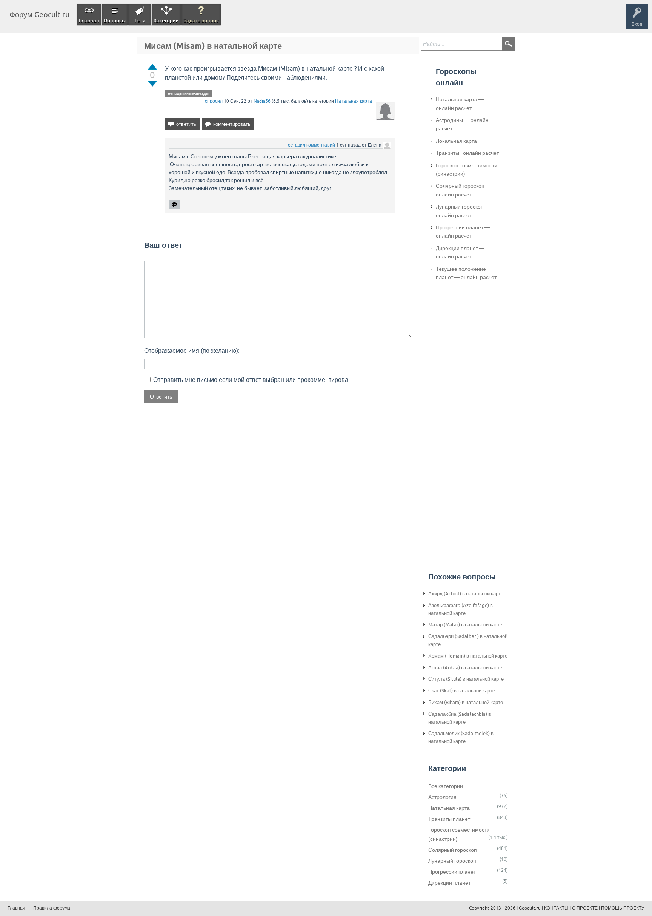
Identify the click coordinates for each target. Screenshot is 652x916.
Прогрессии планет (452, 872)
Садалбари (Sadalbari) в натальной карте (467, 640)
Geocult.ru (530, 908)
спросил (214, 101)
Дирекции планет (449, 883)
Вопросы (115, 20)
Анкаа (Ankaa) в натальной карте (465, 667)
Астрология (442, 797)
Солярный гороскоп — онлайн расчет (463, 190)
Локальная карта (456, 141)
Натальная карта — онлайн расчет (460, 103)
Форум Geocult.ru (39, 14)
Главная (89, 20)
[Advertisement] (466, 412)
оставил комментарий (311, 145)
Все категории (445, 786)
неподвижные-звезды (188, 93)
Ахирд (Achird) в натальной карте (465, 593)
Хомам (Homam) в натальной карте (467, 656)
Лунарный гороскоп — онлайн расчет (463, 211)
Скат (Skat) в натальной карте (461, 691)
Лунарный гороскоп (452, 861)
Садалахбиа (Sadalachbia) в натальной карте (459, 718)
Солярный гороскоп (452, 850)
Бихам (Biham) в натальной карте (465, 702)
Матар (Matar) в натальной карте (465, 624)
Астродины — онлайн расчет (462, 124)
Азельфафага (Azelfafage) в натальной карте (460, 609)
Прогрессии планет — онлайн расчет (463, 231)
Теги (139, 20)
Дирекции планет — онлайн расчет (460, 252)
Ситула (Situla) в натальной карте (466, 679)
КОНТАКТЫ (556, 908)
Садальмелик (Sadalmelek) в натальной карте (461, 737)
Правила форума (51, 908)
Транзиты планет (449, 819)
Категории (166, 20)
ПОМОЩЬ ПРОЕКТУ (622, 908)
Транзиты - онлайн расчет (467, 153)
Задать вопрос (201, 20)
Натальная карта (353, 101)
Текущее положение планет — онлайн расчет (466, 273)
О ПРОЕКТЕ (585, 908)
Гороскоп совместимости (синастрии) (466, 169)
